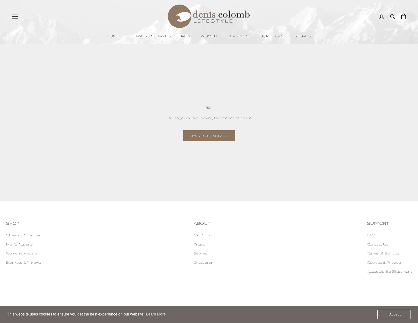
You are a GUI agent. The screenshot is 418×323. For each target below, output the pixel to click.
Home (113, 36)
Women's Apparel (22, 253)
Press (199, 244)
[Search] (392, 16)
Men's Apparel (19, 244)
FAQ (371, 235)
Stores (302, 36)
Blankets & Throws (23, 262)
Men (186, 36)
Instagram (204, 262)
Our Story (272, 36)
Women (209, 36)
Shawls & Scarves (150, 36)
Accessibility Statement (389, 271)
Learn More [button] (156, 314)
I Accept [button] (394, 314)
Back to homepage (209, 135)
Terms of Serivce (383, 253)
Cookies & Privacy (384, 262)
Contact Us (378, 244)
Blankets (238, 36)
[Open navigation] (15, 16)
